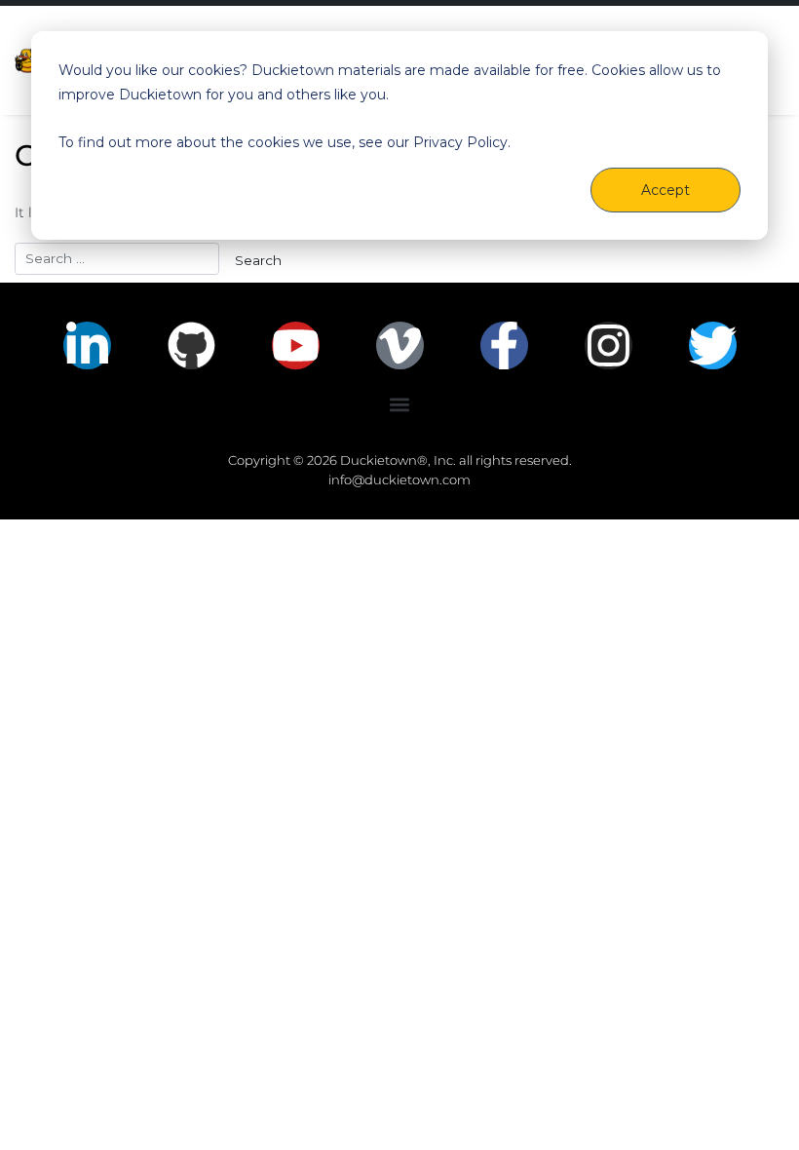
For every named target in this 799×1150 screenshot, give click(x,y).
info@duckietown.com (399, 479)
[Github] (191, 345)
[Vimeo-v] (400, 345)
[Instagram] (608, 345)
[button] (400, 405)
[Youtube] (296, 345)
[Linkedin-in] (87, 345)
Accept (665, 190)
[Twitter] (713, 345)
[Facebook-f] (504, 345)
